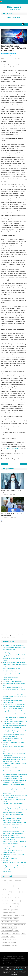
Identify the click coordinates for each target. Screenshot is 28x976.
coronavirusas (18, 880)
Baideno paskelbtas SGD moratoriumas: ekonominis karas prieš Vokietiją (14, 514)
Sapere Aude (14, 7)
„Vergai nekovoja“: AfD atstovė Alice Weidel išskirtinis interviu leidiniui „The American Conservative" (13, 827)
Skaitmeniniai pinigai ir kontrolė (9, 927)
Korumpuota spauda (7, 918)
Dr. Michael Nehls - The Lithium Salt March (12, 681)
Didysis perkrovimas (6, 889)
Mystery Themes (19, 969)
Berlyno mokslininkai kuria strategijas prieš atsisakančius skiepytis (24, 464)
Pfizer (12, 921)
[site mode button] (23, 24)
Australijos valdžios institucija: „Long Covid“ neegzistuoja (12, 491)
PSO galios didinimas (7, 924)
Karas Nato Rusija (6, 900)
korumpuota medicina (7, 915)
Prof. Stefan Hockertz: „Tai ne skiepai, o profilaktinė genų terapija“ (6, 464)
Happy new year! (6, 860)
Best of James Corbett (8, 670)
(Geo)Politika (5, 971)
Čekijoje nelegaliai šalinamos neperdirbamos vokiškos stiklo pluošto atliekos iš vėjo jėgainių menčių (13, 814)
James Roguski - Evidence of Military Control (13, 807)
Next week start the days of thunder (11, 835)
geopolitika (15, 892)
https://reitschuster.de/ (13, 448)
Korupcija (16, 918)
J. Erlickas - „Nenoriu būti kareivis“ (10, 677)
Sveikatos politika (6, 933)
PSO (17, 921)
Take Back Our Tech (7, 679)
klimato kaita (15, 903)
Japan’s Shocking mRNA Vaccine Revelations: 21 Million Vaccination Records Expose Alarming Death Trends (15, 664)
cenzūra (10, 880)
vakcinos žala (5, 936)
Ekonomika (18, 971)
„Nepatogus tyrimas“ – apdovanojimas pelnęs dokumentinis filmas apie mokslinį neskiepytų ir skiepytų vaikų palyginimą (14, 647)
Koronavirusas (12, 53)
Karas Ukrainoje (16, 900)
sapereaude (13, 55)
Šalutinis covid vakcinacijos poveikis (10, 945)
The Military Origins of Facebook (10, 845)
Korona (18, 906)
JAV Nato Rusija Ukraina (7, 897)
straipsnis (9, 59)
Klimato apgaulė (5, 903)
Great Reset (16, 972)
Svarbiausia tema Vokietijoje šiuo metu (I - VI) (13, 850)
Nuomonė (23, 972)
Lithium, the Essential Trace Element (11, 668)
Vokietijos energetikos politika (9, 939)
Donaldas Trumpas (18, 889)
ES (10, 892)
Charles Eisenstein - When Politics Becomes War (14, 672)
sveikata (16, 930)
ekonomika (4, 892)
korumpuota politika (19, 915)
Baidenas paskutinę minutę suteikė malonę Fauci (13, 635)
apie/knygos (14, 974)
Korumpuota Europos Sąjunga (9, 912)
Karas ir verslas (19, 897)
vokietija (12, 936)
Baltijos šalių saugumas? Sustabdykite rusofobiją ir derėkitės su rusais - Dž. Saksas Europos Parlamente (14, 727)
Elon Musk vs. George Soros (9, 852)
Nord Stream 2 (5, 921)
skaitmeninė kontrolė (7, 930)
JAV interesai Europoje (7, 895)
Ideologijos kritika (8, 972)
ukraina (23, 933)
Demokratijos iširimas (20, 886)
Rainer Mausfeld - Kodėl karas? (10, 858)
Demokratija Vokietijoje (7, 886)
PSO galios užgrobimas (19, 924)
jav (21, 892)
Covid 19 (4, 883)
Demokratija (4, 53)
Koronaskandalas (6, 909)
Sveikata (24, 971)
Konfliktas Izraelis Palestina (8, 906)
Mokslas (12, 971)
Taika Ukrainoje (16, 933)
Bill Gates (4, 880)
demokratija (11, 883)
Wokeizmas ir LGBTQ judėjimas (9, 942)
